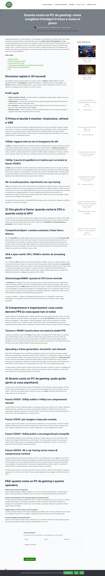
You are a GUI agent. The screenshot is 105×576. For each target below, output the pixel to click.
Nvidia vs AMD (60, 363)
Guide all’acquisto (47, 4)
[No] (103, 573)
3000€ (42, 105)
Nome (26, 539)
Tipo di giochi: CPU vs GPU (16, 63)
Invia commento (29, 559)
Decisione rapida (13, 59)
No (82, 573)
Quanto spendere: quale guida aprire (19, 67)
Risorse (69, 27)
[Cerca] (99, 4)
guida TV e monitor (48, 200)
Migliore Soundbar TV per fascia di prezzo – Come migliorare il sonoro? (87, 230)
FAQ (9, 69)
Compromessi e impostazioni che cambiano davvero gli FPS (25, 65)
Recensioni (71, 4)
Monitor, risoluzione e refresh (16, 61)
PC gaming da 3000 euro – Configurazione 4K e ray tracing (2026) (87, 102)
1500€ (47, 101)
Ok (76, 573)
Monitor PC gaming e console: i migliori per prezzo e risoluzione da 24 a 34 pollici (87, 204)
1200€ (59, 97)
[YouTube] (5, 569)
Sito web (66, 539)
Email (46, 539)
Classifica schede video (60, 4)
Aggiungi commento (31, 544)
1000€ (50, 97)
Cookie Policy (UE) (91, 4)
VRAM (10, 111)
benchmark (63, 109)
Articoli (64, 27)
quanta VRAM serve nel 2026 (38, 343)
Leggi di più (68, 573)
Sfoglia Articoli (80, 4)
